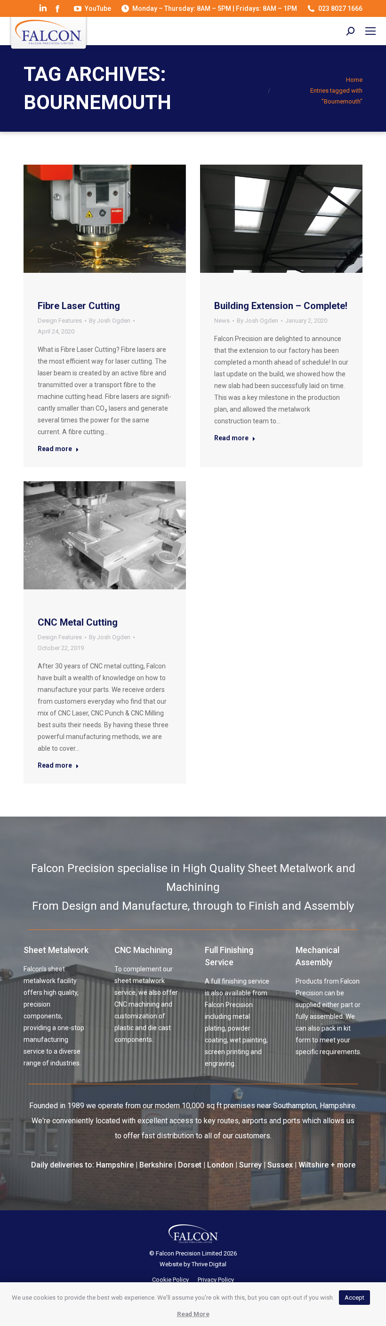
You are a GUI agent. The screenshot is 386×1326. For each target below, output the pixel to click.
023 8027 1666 (340, 8)
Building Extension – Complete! (280, 305)
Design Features (60, 320)
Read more (55, 449)
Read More (193, 1314)
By (109, 320)
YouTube (98, 8)
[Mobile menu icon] (370, 31)
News (222, 320)
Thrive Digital (209, 1264)
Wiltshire (313, 1164)
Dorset (189, 1164)
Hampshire (115, 1164)
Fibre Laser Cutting (79, 305)
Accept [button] (354, 1297)
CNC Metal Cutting (78, 622)
